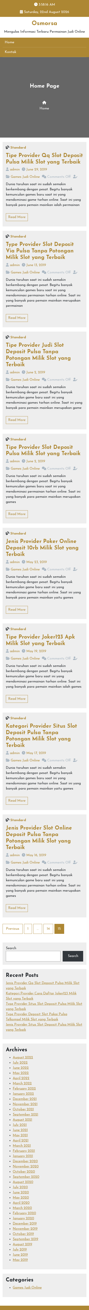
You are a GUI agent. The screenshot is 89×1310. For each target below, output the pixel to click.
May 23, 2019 (36, 562)
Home (9, 42)
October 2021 (23, 1109)
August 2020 (23, 1182)
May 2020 (21, 1197)
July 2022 (20, 1062)
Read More (16, 217)
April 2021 (21, 1140)
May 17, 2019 (36, 753)
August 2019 (22, 1244)
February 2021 (24, 1151)
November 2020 (26, 1166)
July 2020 (20, 1187)
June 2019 (20, 1255)
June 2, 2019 (35, 372)
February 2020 (24, 1213)
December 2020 (25, 1161)
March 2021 (22, 1146)
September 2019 (25, 1239)
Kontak (10, 52)
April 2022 (21, 1078)
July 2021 (20, 1125)
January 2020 (23, 1218)
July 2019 (20, 1249)
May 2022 (21, 1073)
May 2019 (20, 1260)
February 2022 (24, 1088)
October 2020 (24, 1172)
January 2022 (23, 1094)
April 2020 (21, 1203)
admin (15, 169)
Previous (12, 929)
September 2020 (26, 1177)
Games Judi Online (25, 177)
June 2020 (21, 1192)
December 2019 (25, 1223)
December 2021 (25, 1099)
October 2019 (23, 1234)
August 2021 (22, 1120)
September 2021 (25, 1114)
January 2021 (23, 1156)
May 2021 (20, 1135)
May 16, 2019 (36, 855)
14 (48, 929)
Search (11, 948)
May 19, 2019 (36, 651)
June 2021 (20, 1130)
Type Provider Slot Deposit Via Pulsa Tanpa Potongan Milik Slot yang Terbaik (40, 251)
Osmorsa (44, 24)
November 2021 (25, 1104)
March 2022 (22, 1083)
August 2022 (23, 1057)
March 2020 (22, 1208)
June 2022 (21, 1068)
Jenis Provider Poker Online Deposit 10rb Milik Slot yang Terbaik (42, 548)
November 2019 (25, 1229)
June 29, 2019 (36, 169)
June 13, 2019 (36, 265)
